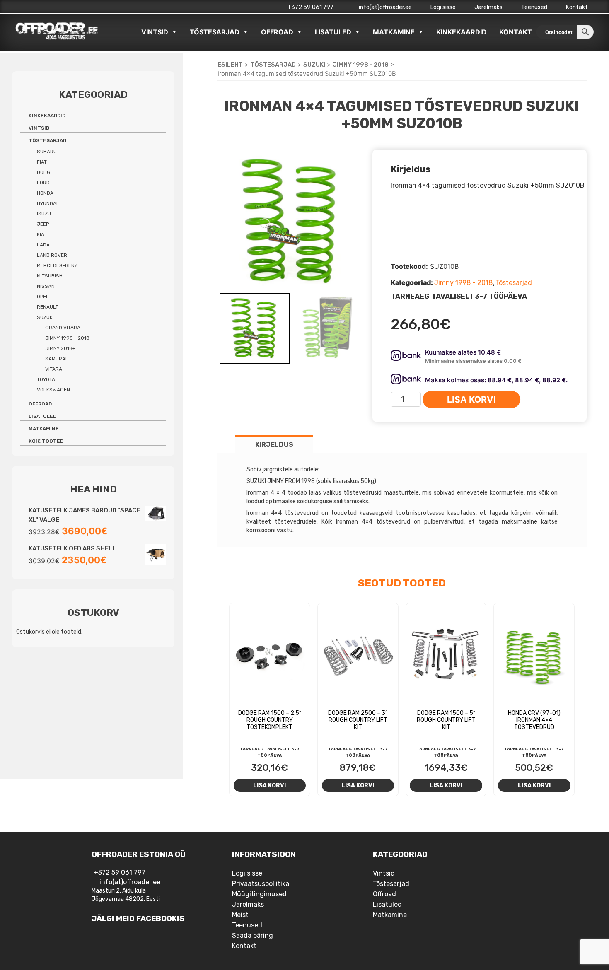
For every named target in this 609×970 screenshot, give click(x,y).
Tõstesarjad (214, 32)
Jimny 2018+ (60, 348)
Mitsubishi (50, 276)
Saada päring (252, 935)
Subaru (47, 151)
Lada (43, 245)
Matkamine (394, 32)
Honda (45, 193)
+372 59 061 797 (311, 7)
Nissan (46, 286)
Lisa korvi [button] (269, 785)
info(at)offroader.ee (385, 7)
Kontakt (577, 7)
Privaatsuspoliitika (260, 884)
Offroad (277, 32)
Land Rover (52, 255)
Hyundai (47, 203)
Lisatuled (333, 32)
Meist (240, 915)
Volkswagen (53, 390)
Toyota (46, 379)
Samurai (56, 359)
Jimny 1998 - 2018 (361, 64)
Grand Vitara (62, 328)
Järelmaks (488, 7)
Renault (47, 307)
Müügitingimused (259, 894)
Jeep (43, 224)
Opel (43, 296)
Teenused (534, 7)
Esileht (230, 64)
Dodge (45, 172)
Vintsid (154, 32)
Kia (40, 234)
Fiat (42, 162)
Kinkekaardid (461, 32)
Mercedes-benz (57, 265)
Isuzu (44, 214)
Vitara (53, 369)
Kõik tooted (46, 441)
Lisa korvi (471, 399)
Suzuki (314, 64)
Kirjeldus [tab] (274, 445)
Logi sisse (443, 7)
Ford (43, 183)
